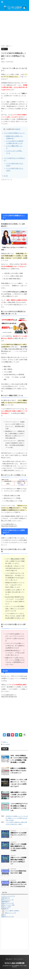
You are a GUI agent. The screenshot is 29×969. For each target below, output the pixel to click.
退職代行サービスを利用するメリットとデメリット (18, 835)
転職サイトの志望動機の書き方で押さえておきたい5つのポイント (18, 770)
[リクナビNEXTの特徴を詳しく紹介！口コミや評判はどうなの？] (16, 734)
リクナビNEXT (6, 744)
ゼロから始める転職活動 (14, 963)
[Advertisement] (14, 27)
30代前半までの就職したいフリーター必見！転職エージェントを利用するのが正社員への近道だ (17, 818)
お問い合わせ (9, 959)
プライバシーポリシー (18, 959)
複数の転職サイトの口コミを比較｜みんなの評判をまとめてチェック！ (18, 794)
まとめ (6, 176)
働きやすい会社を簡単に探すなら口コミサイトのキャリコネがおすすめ (18, 884)
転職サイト (5, 742)
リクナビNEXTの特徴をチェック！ (14, 133)
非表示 (18, 129)
